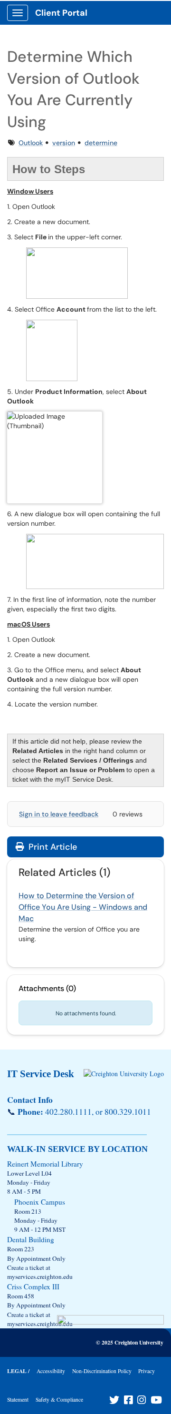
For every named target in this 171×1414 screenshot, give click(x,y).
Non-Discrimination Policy (102, 1371)
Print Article (51, 847)
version (63, 142)
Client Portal (61, 13)
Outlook (31, 142)
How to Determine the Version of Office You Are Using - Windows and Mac (83, 907)
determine (101, 142)
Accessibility (51, 1371)
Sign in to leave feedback (58, 814)
